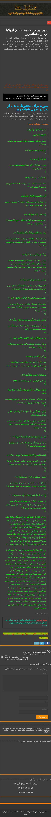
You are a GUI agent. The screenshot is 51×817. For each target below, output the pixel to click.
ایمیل (46, 702)
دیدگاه (45, 673)
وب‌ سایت (45, 709)
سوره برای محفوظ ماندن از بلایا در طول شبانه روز (31, 96)
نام (46, 694)
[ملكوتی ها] (25, 9)
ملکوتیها (35, 812)
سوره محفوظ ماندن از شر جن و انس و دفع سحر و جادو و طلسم (34, 652)
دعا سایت (39, 613)
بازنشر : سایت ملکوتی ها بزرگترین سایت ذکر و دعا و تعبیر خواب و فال (25, 98)
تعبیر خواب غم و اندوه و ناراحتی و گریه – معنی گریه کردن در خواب (16, 657)
